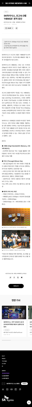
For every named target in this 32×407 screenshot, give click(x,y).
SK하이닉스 (14, 24)
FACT (3, 356)
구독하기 (24, 383)
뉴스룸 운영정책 (5, 375)
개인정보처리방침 (5, 373)
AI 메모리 (6, 332)
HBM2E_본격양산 (21, 22)
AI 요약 (9, 28)
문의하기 (4, 370)
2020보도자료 (7, 22)
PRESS (6, 11)
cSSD (11, 332)
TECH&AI (7, 330)
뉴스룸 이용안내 (5, 378)
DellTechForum (18, 332)
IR (2, 366)
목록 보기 (16, 286)
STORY (4, 363)
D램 (14, 22)
